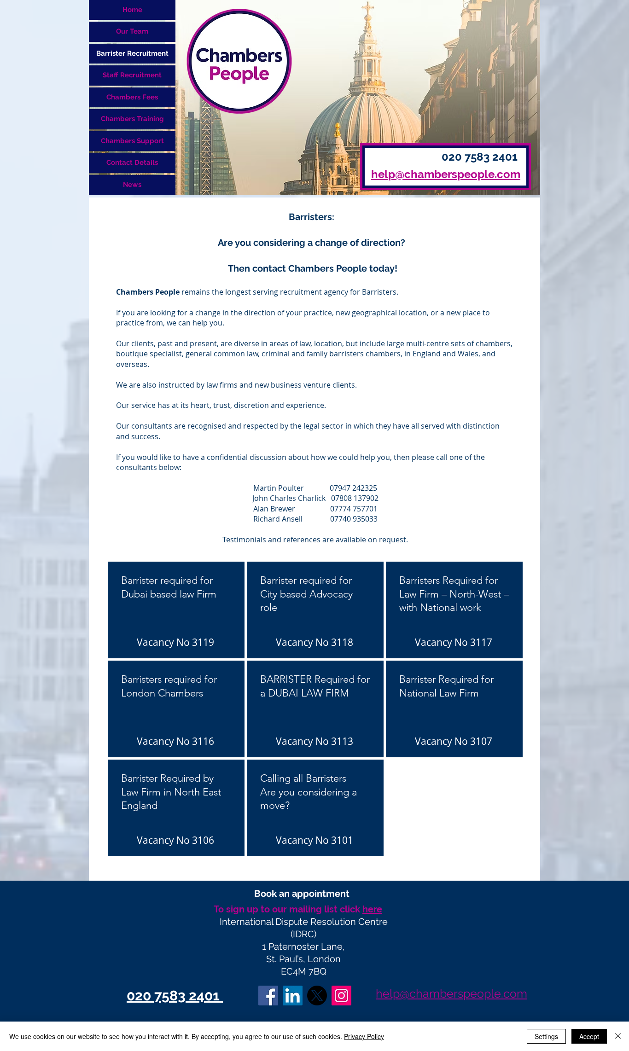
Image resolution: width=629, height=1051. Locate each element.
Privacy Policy (364, 1036)
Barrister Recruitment (132, 53)
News (132, 184)
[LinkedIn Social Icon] (293, 995)
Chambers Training (132, 119)
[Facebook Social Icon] (268, 995)
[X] (317, 995)
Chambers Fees (132, 97)
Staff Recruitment (132, 75)
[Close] (617, 1036)
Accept (589, 1036)
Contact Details (132, 162)
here (372, 909)
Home (132, 10)
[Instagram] (341, 995)
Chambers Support (132, 141)
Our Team (132, 31)
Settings (546, 1036)
